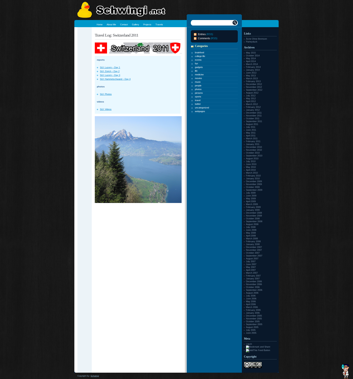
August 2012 (252, 92)
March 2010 (252, 173)
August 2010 (252, 158)
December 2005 (254, 315)
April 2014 (251, 61)
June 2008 (251, 230)
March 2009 (252, 204)
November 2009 (254, 184)
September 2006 (254, 290)
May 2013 (251, 75)
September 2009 (254, 190)
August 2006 (252, 293)
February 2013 (253, 81)
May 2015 (251, 52)
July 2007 (251, 261)
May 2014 (251, 58)
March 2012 (252, 104)
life (196, 71)
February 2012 (253, 107)
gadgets (199, 67)
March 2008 (252, 238)
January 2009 (253, 210)
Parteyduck (251, 41)
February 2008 (253, 241)
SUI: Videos (106, 109)
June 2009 (251, 195)
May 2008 (251, 233)
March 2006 (252, 307)
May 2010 (251, 167)
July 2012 (251, 95)
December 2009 (254, 181)
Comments (204, 38)
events (198, 60)
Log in (249, 344)
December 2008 (254, 213)
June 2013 (251, 72)
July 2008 (251, 227)
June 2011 (251, 130)
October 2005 (253, 321)
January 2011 (252, 144)
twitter (198, 104)
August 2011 (252, 124)
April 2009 (251, 201)
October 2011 (252, 118)
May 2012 (251, 98)
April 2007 (251, 270)
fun (196, 63)
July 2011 (250, 127)
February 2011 (253, 141)
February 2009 (253, 207)
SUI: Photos (106, 94)
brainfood (199, 52)
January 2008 (253, 244)
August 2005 (252, 327)
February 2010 (253, 175)
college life (200, 56)
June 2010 (251, 164)
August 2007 (252, 258)
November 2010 (254, 150)
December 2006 (254, 281)
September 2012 (254, 90)
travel (197, 100)
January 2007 (253, 278)
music (198, 82)
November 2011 (254, 115)
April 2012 (251, 101)
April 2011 (251, 135)
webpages (200, 111)
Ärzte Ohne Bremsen (256, 39)
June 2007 (251, 264)
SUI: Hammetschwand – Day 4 (115, 79)
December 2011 (254, 112)
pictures (199, 93)
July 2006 (251, 295)
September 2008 (254, 221)
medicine (199, 74)
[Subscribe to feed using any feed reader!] (258, 350)
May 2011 (251, 133)
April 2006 (251, 304)
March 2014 (252, 64)
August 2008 (252, 224)
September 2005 (254, 324)
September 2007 (254, 255)
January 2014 (253, 70)
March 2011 (252, 138)
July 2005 (251, 330)
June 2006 (251, 298)
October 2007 (253, 253)
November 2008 (254, 215)
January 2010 (253, 178)
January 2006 (253, 313)
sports (198, 96)
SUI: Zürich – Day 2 (110, 71)
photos (198, 89)
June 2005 (251, 333)
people (198, 85)
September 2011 (254, 121)
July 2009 (251, 193)
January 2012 (253, 110)
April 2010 (251, 170)
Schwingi (94, 376)
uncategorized (202, 107)
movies (198, 78)
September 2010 (254, 155)
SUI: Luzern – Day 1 (110, 67)
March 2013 (252, 78)
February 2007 (253, 275)
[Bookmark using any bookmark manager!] (258, 347)
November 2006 (254, 284)
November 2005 (254, 318)
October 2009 (253, 187)
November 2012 (254, 87)
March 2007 (252, 273)
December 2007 (254, 247)
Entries (202, 34)
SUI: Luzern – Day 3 (110, 75)
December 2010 (254, 147)
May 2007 (251, 267)
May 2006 (251, 301)
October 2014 (253, 55)
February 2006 (253, 310)
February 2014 (253, 67)
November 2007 (254, 250)
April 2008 (251, 235)
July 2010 (251, 161)
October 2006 (253, 287)
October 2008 (253, 218)
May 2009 (251, 198)
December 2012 (254, 84)
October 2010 (253, 153)
